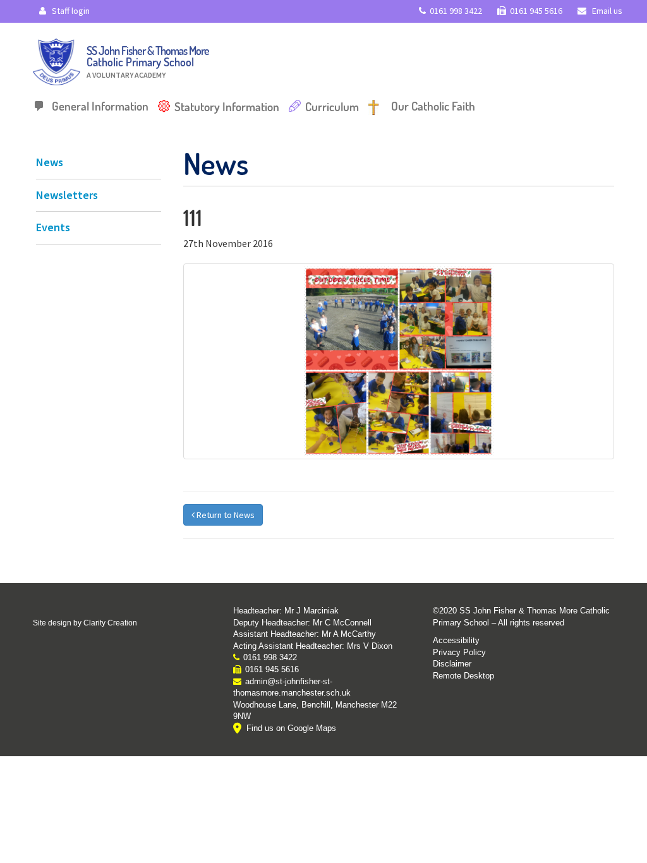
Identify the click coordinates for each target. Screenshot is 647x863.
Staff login (70, 10)
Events (53, 227)
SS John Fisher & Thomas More (148, 62)
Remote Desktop (463, 675)
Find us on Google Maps (291, 728)
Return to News (225, 515)
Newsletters (67, 195)
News (49, 162)
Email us (606, 10)
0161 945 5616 (536, 10)
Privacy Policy (459, 652)
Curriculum (332, 106)
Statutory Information (226, 106)
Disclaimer (452, 663)
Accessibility (456, 640)
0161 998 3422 (456, 10)
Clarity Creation (110, 623)
